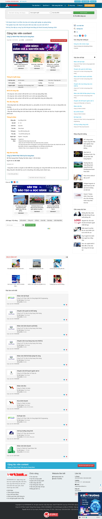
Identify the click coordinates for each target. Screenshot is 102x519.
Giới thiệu (10, 490)
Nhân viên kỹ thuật (23, 296)
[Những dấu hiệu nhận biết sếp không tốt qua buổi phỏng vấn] (77, 214)
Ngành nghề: (11, 85)
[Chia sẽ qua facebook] (100, 485)
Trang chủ (23, 1)
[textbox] (18, 12)
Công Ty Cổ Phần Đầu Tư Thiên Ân (82, 103)
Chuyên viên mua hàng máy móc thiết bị (30, 341)
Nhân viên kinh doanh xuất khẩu (27, 326)
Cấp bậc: (41, 80)
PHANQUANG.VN (58, 477)
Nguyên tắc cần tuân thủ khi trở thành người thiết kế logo (88, 223)
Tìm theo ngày (31, 225)
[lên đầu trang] (100, 488)
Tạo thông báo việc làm (37, 484)
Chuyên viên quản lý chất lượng (27, 311)
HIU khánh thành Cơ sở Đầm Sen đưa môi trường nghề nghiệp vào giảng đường (28, 22)
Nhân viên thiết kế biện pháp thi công (29, 356)
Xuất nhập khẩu (58, 220)
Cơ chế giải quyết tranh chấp (15, 498)
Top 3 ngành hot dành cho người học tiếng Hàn (88, 238)
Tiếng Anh (30, 220)
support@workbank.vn (80, 486)
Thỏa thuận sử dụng (13, 492)
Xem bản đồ (78, 490)
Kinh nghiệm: (11, 83)
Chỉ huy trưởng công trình (25, 431)
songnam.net (10, 164)
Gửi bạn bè (80, 29)
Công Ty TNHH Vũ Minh (79, 108)
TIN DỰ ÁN (77, 1)
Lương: (40, 83)
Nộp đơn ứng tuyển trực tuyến (58, 40)
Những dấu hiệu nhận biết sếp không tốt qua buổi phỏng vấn (88, 215)
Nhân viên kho (21, 386)
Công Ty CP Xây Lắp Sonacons (81, 127)
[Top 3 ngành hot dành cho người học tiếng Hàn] (77, 237)
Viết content (23, 220)
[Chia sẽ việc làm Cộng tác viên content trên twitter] (17, 182)
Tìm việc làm (35, 5)
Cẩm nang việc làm (57, 5)
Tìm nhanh (84, 12)
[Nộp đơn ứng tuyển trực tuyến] (66, 305)
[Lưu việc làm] (64, 305)
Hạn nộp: (41, 85)
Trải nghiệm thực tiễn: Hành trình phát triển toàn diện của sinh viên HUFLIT (27, 25)
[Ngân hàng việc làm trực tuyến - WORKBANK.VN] (13, 5)
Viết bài (37, 220)
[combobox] (40, 12)
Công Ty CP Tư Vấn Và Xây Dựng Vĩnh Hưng (83, 72)
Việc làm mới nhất (11, 290)
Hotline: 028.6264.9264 (12, 1)
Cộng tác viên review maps (81, 44)
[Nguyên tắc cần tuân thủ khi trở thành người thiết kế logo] (77, 221)
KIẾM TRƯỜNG (85, 1)
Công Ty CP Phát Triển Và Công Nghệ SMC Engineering (84, 65)
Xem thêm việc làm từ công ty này (37, 177)
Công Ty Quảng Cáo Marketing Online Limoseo (83, 47)
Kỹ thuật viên (21, 416)
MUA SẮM (93, 1)
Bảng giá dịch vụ (35, 488)
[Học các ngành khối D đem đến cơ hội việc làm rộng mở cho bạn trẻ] (77, 244)
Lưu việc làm (80, 25)
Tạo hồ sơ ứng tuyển (36, 479)
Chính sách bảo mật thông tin (16, 496)
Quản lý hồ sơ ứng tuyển (37, 480)
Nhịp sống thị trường (80, 134)
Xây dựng (49, 220)
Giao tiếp (43, 220)
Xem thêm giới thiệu (13, 174)
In (77, 32)
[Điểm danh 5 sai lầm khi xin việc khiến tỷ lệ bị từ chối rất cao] (77, 229)
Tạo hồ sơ (45, 5)
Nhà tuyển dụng (89, 5)
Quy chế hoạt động (12, 494)
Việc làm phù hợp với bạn (37, 486)
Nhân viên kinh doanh (24, 446)
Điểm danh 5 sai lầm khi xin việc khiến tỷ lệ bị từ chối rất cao (88, 230)
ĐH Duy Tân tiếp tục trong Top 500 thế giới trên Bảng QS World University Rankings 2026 (31, 27)
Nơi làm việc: (11, 80)
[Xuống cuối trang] (100, 491)
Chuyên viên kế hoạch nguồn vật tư (28, 371)
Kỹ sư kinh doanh (22, 401)
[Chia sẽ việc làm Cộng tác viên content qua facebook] (12, 182)
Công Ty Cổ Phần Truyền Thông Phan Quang (27, 507)
